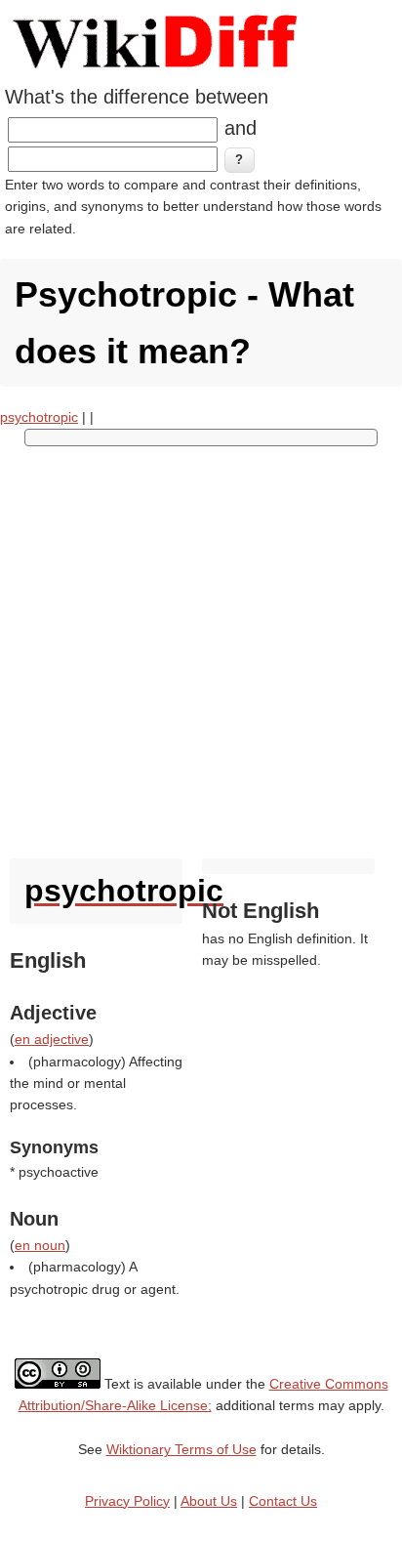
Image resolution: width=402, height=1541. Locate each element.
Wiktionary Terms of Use (181, 1449)
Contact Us (283, 1501)
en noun (40, 1245)
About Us (209, 1501)
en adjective (52, 1039)
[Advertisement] (201, 647)
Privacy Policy (127, 1501)
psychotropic (39, 417)
